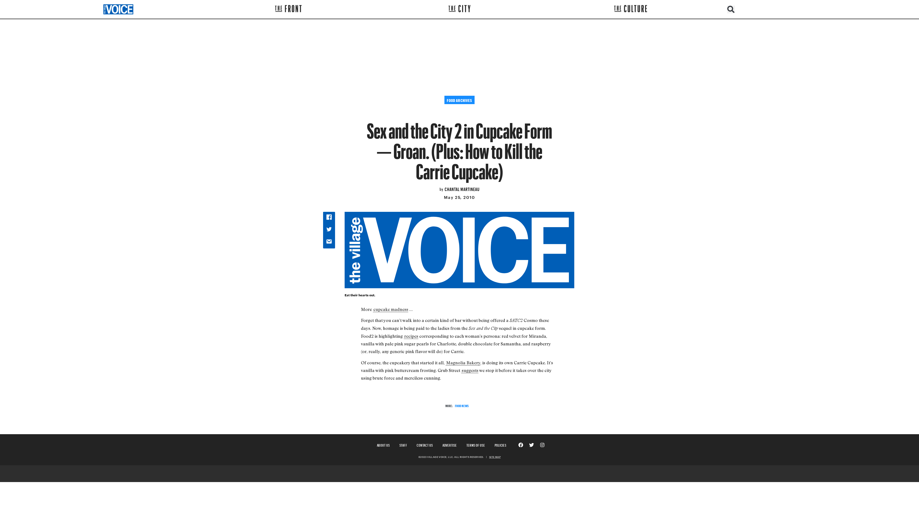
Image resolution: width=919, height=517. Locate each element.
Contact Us (425, 444)
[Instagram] (542, 445)
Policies (500, 444)
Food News (462, 405)
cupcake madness (390, 309)
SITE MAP (495, 456)
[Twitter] (531, 445)
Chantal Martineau (462, 188)
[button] (731, 9)
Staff (403, 444)
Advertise (450, 444)
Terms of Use (475, 444)
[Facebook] (521, 445)
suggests (470, 370)
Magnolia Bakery (463, 362)
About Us (383, 444)
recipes (411, 336)
